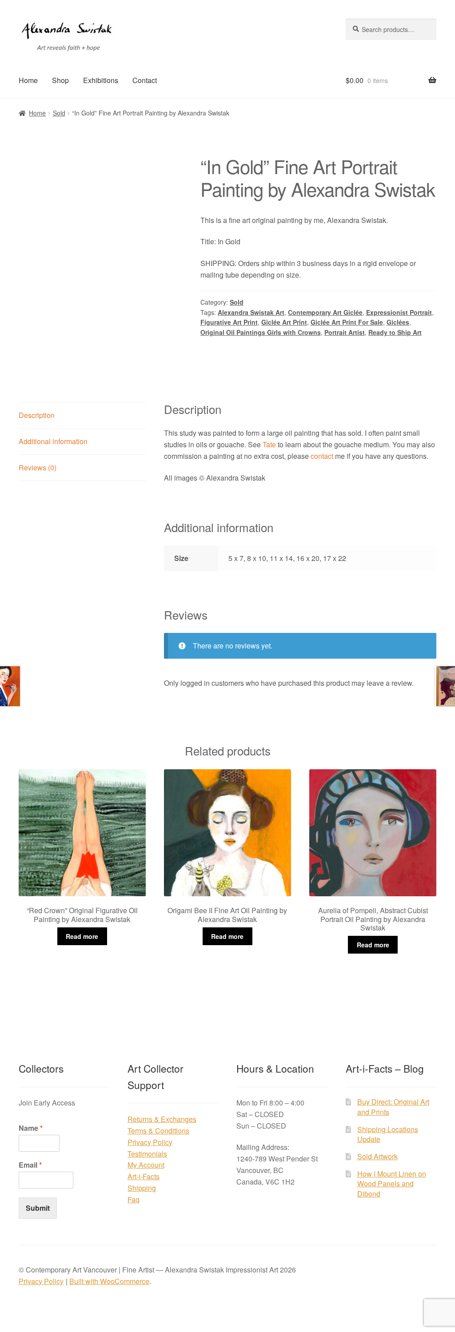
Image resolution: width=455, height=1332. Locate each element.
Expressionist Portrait (399, 312)
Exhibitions (100, 80)
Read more (82, 936)
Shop (60, 80)
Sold (59, 112)
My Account (146, 1165)
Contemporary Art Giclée (325, 312)
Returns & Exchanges (162, 1119)
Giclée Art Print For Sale (347, 322)
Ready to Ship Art (395, 332)
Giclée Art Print (284, 322)
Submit (38, 1208)
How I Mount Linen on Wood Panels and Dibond (391, 1184)
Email (30, 1165)
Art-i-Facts (144, 1176)
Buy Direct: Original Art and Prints (393, 1107)
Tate (269, 444)
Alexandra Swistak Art (251, 312)
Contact (144, 80)
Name (31, 1128)
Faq (134, 1199)
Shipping (142, 1188)
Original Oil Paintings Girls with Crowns (260, 332)
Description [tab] (37, 415)
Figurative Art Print (229, 322)
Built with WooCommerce (109, 1281)
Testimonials (147, 1154)
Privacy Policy (150, 1142)
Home (28, 80)
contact (322, 456)
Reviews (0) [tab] (37, 467)
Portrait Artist (344, 332)
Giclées (398, 322)
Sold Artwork (377, 1156)
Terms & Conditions (158, 1130)
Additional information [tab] (53, 441)
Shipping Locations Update (387, 1134)
